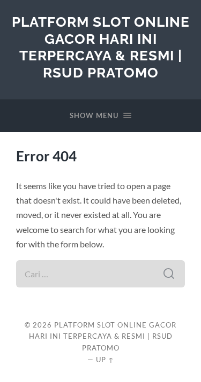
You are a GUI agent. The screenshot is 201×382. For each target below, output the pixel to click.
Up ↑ (105, 359)
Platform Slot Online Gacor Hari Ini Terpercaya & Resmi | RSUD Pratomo (101, 47)
